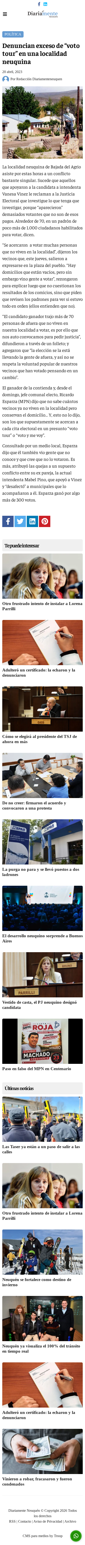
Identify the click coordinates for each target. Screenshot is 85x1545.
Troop (58, 1536)
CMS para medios (36, 1536)
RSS (12, 1521)
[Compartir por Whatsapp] (76, 1536)
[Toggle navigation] (5, 14)
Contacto (24, 1521)
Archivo (70, 1521)
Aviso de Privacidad (47, 1521)
